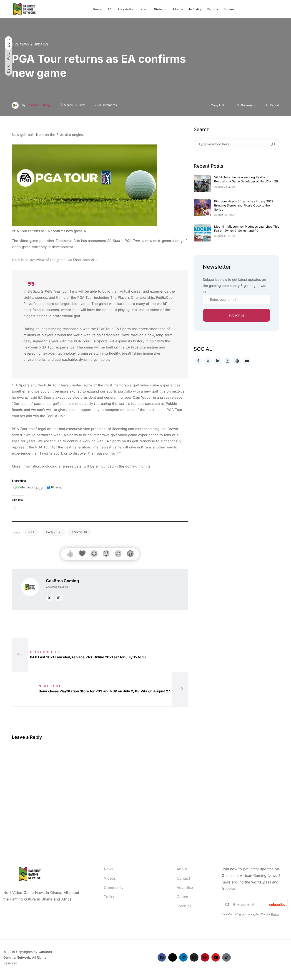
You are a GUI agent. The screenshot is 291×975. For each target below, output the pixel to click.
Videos (229, 9)
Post (39, 487)
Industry (195, 9)
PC (110, 9)
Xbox (144, 9)
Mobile (178, 9)
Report (274, 105)
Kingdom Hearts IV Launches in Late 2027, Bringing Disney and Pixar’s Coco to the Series (244, 205)
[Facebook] (162, 957)
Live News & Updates (30, 44)
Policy (275, 914)
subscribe (236, 315)
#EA (31, 532)
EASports (53, 532)
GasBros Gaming (38, 105)
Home (97, 9)
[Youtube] (215, 957)
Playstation (126, 9)
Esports (212, 9)
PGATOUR (79, 532)
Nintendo (160, 9)
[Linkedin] (183, 957)
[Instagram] (194, 957)
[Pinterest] (205, 957)
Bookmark (247, 105)
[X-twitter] (172, 957)
